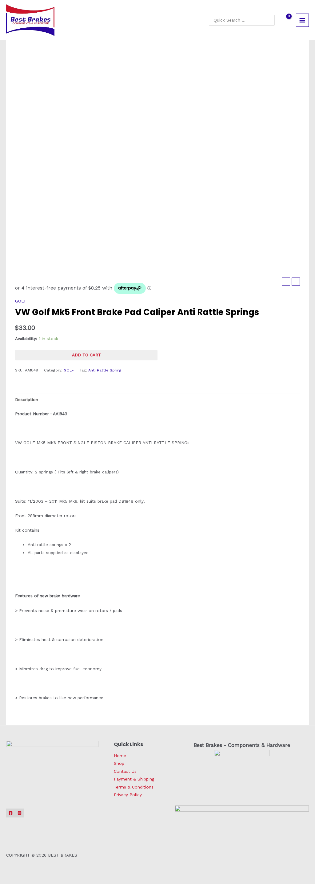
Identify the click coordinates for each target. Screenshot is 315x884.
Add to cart (86, 354)
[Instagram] (19, 813)
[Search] (271, 20)
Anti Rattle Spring (105, 370)
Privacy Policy (128, 794)
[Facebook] (10, 813)
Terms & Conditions (134, 787)
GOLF (21, 300)
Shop (119, 763)
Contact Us (125, 771)
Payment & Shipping (134, 779)
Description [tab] (26, 399)
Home (120, 755)
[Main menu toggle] (302, 20)
